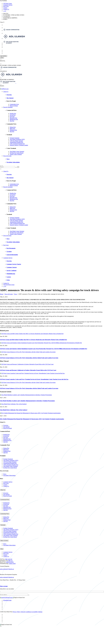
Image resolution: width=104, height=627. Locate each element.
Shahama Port (13, 130)
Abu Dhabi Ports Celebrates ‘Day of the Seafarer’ (13, 410)
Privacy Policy (17, 611)
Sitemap (40, 611)
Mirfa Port (12, 128)
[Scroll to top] (0, 626)
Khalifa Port (13, 113)
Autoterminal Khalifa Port (16, 142)
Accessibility (34, 611)
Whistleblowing (10, 273)
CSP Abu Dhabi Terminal (16, 140)
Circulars (9, 251)
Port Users (6, 6)
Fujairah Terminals (14, 138)
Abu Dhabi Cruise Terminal (17, 151)
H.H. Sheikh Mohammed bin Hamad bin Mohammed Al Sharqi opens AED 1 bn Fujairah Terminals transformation (32, 419)
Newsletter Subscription (13, 162)
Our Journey (10, 98)
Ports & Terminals (8, 107)
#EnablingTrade (7, 600)
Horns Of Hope (14, 105)
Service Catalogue (11, 270)
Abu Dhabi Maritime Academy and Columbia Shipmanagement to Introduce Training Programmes (27, 400)
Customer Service (7, 5)
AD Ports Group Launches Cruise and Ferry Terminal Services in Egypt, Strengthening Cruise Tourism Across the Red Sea (34, 379)
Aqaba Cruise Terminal (16, 154)
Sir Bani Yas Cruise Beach (16, 153)
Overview (9, 94)
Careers (5, 7)
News (8, 159)
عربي (4, 10)
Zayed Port (12, 115)
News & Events (7, 156)
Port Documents (10, 248)
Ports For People (7, 428)
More (2, 549)
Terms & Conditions (26, 611)
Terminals (3, 525)
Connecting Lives (14, 104)
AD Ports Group (7, 3)
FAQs (8, 280)
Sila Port (12, 121)
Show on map (4, 586)
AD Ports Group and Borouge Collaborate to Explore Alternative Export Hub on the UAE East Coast (28, 370)
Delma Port (13, 127)
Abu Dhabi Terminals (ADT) (17, 139)
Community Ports (5, 513)
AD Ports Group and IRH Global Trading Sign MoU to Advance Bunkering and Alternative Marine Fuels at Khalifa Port (33, 339)
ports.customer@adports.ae (7, 569)
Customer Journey (11, 267)
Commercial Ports (5, 499)
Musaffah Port (13, 118)
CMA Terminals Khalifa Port (17, 143)
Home (1, 294)
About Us (5, 91)
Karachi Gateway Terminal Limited (19, 145)
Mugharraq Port (14, 119)
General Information (12, 254)
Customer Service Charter (13, 264)
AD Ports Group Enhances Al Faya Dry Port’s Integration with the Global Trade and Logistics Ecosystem (29, 357)
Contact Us (6, 9)
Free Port (12, 116)
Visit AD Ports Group (8, 284)
